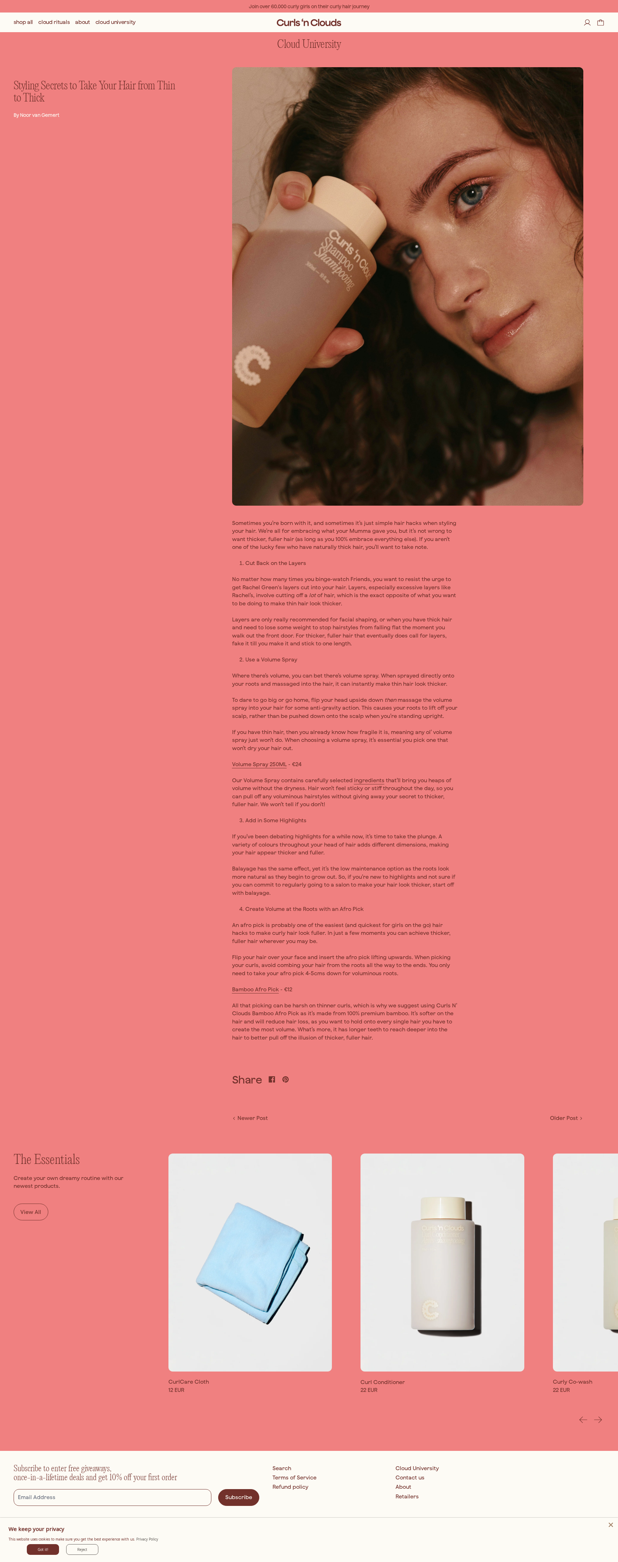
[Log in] (587, 23)
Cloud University (417, 1468)
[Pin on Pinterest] (285, 1079)
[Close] (610, 1524)
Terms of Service (295, 1477)
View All (30, 1212)
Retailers (407, 1496)
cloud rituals (54, 22)
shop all (23, 22)
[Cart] (601, 23)
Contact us (410, 1477)
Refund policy (290, 1487)
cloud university (115, 22)
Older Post (564, 1118)
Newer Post (252, 1118)
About (403, 1487)
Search (282, 1468)
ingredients (369, 780)
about (82, 22)
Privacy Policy (147, 1539)
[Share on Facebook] (272, 1079)
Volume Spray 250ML (259, 764)
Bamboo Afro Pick (255, 989)
